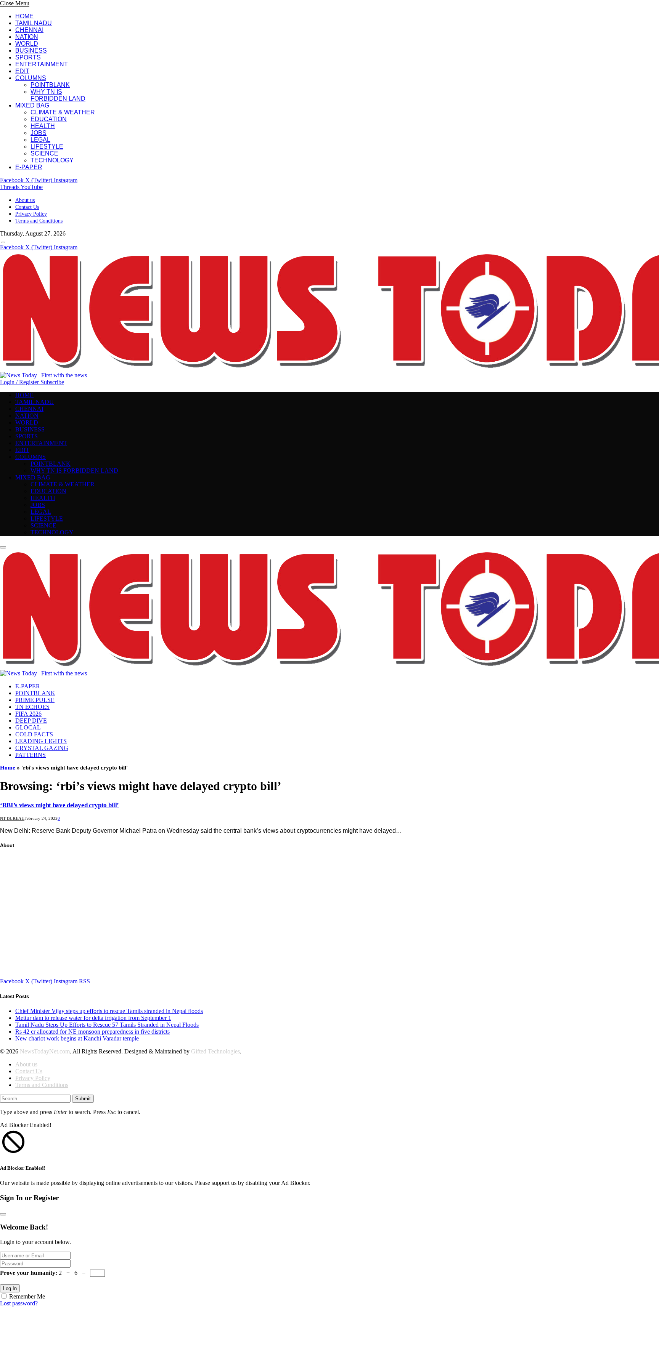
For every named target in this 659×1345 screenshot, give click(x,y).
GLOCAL (28, 727)
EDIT (22, 71)
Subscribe (52, 382)
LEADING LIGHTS (41, 741)
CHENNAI (29, 30)
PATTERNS (30, 755)
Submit (83, 1098)
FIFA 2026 (28, 713)
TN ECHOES (32, 707)
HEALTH (43, 126)
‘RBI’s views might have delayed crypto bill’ (59, 805)
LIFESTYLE (47, 146)
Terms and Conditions (39, 221)
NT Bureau (12, 818)
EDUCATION (49, 119)
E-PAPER (28, 167)
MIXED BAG (32, 105)
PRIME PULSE (35, 700)
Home (7, 768)
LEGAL (40, 139)
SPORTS (28, 57)
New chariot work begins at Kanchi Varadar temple (77, 1038)
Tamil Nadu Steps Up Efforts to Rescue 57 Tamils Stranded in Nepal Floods (107, 1024)
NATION (26, 37)
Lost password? (19, 1303)
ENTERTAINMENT (41, 64)
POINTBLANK (50, 85)
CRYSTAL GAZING (41, 748)
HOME (24, 16)
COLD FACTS (34, 734)
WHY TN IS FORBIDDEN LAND (58, 95)
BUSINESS (31, 50)
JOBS (39, 133)
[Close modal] (3, 1214)
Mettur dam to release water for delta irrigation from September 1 (93, 1018)
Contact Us (27, 207)
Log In (10, 1288)
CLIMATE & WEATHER (63, 112)
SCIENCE (44, 153)
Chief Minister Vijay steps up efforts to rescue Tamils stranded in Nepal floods (109, 1011)
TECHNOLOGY (52, 160)
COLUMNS (30, 78)
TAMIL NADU (33, 23)
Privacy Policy (31, 214)
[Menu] (3, 242)
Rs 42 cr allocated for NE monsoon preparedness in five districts (92, 1031)
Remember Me (27, 1296)
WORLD (26, 43)
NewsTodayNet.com (45, 1051)
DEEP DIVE (31, 720)
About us (25, 200)
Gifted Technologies (215, 1051)
